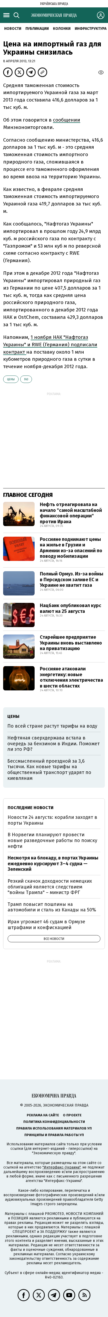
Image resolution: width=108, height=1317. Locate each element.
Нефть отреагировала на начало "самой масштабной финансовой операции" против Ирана (71, 513)
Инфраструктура (90, 28)
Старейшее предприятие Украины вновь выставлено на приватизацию (71, 642)
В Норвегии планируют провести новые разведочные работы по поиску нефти (52, 840)
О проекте (72, 1115)
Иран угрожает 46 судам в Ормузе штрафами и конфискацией (46, 924)
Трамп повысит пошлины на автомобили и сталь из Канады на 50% (52, 907)
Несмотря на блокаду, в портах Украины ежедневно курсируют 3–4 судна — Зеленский (53, 863)
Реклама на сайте (43, 1115)
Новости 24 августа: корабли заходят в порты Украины (52, 820)
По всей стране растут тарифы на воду (52, 726)
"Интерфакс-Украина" (61, 1167)
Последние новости (30, 807)
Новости (12, 28)
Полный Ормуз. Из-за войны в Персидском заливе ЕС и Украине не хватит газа (71, 579)
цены (11, 379)
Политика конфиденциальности (54, 1122)
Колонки (62, 28)
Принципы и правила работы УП (54, 1135)
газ (26, 379)
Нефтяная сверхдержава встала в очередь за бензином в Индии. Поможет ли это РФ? (53, 743)
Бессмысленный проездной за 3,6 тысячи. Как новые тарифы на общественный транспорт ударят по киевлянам (49, 769)
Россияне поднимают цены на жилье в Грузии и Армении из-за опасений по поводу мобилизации (71, 547)
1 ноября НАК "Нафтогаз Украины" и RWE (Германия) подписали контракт (50, 344)
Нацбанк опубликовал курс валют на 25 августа (70, 608)
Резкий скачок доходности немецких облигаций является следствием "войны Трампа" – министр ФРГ (50, 886)
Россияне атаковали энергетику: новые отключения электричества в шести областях (71, 677)
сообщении (66, 120)
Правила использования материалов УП (54, 1128)
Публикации (37, 28)
